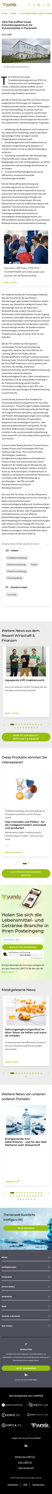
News (4, 1257)
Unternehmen (9, 1267)
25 (20, 1199)
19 (34, 727)
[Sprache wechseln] (38, 5)
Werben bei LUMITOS (25, 1456)
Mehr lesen (8, 972)
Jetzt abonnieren (26, 1368)
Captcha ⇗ (37, 958)
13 (17, 727)
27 (26, 1199)
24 (17, 1199)
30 (34, 1199)
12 (15, 727)
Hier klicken (25, 955)
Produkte (7, 1277)
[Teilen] (34, 5)
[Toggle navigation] (48, 5)
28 (29, 1199)
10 (38, 724)
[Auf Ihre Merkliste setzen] (43, 5)
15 (23, 727)
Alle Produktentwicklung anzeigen (26, 873)
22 (38, 1196)
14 (20, 727)
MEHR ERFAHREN (26, 1228)
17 (29, 727)
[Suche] (29, 5)
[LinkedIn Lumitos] (26, 1445)
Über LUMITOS (25, 1462)
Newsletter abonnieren (22, 947)
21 (35, 1196)
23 (41, 1196)
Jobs (4, 1306)
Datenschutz (38, 1484)
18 (31, 727)
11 (41, 724)
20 (37, 727)
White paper (8, 1287)
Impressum (12, 1484)
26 (23, 1199)
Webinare (7, 1297)
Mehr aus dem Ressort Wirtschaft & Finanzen (26, 737)
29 (31, 1199)
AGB (25, 1484)
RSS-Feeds (7, 1326)
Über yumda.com (26, 1467)
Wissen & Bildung (11, 1316)
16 (26, 727)
